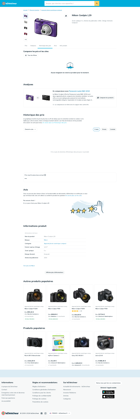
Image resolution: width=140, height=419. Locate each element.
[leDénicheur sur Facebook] (41, 413)
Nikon (46, 240)
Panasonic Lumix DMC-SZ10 (79, 91)
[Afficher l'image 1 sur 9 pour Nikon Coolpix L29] (25, 16)
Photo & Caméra (34, 10)
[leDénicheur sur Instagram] (45, 413)
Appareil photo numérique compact (51, 10)
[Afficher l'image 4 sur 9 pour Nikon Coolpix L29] (25, 34)
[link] (70, 97)
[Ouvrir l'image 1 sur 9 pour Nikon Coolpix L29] (46, 28)
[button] (26, 39)
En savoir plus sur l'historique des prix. (55, 122)
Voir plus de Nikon (29, 266)
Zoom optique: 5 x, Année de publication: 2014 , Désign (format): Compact (92, 22)
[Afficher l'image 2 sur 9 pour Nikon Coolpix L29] (25, 22)
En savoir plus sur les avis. (74, 195)
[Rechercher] (96, 3)
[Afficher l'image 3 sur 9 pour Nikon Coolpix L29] (25, 28)
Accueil (25, 10)
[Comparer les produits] (66, 16)
